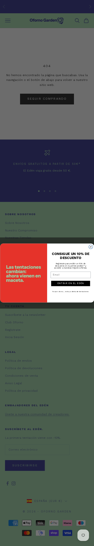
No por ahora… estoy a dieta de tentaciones (70, 292)
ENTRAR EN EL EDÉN (70, 283)
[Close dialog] (91, 247)
